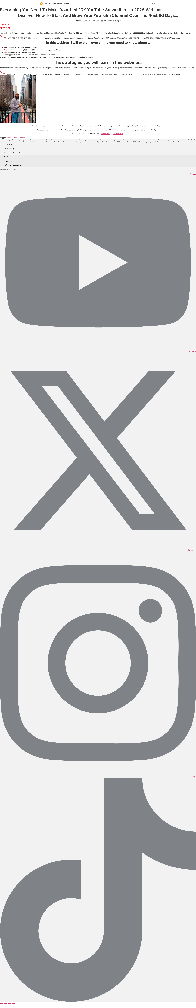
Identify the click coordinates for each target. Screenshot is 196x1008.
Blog (153, 4)
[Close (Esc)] (13, 1004)
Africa (8, 138)
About (145, 4)
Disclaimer (8, 145)
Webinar (21, 138)
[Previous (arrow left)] (1, 1007)
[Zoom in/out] (1, 1004)
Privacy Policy (9, 149)
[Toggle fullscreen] (5, 1004)
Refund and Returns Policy (13, 153)
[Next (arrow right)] (5, 1007)
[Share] (9, 1004)
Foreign (15, 138)
